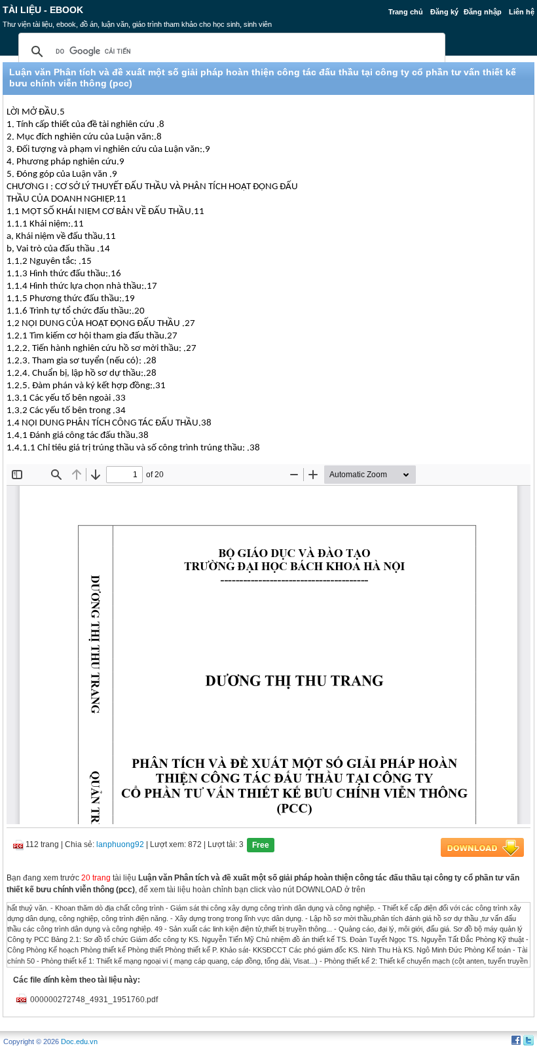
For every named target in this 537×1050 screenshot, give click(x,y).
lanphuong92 (120, 844)
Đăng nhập (483, 12)
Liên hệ (521, 12)
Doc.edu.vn (79, 1041)
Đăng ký (444, 12)
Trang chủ (405, 12)
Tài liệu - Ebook (43, 10)
